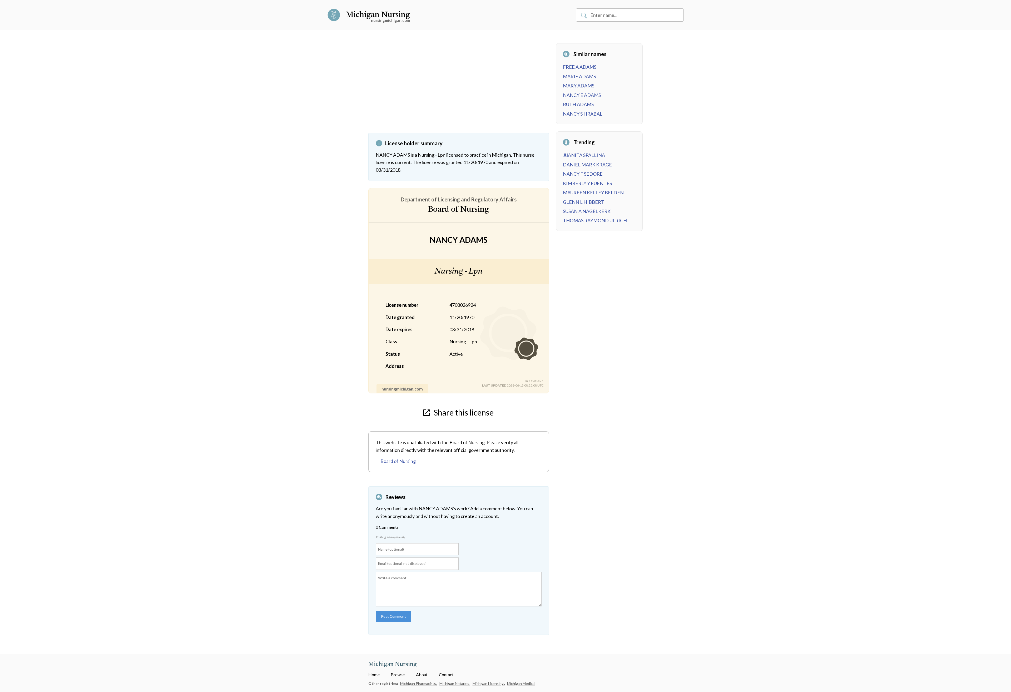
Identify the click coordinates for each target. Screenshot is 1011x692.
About (422, 674)
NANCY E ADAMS (582, 95)
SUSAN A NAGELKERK (587, 211)
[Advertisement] (458, 88)
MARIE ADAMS (579, 76)
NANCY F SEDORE (583, 174)
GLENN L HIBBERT (583, 202)
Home (374, 674)
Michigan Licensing (488, 683)
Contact (446, 674)
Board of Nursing (398, 461)
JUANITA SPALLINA (584, 155)
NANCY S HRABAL (582, 114)
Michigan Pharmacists (418, 683)
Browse (398, 674)
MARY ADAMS (578, 85)
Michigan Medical (521, 683)
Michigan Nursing (378, 15)
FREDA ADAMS (579, 67)
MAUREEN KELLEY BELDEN (593, 192)
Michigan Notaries (454, 683)
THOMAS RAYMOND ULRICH (595, 220)
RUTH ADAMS (578, 104)
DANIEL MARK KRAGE (587, 164)
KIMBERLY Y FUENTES (587, 183)
